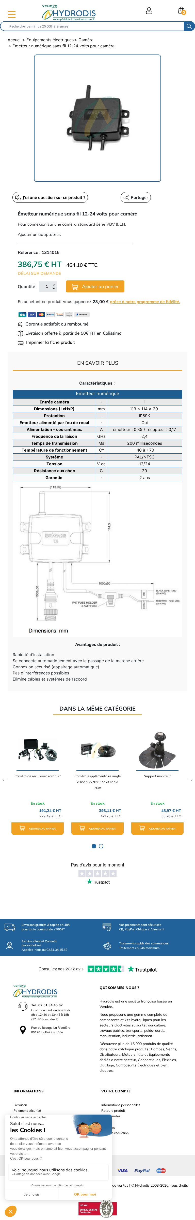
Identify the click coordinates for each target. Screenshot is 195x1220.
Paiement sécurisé (27, 1110)
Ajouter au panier (100, 286)
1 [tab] (94, 846)
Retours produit (113, 1110)
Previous (4, 780)
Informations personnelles (120, 1105)
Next (190, 780)
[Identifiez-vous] (149, 10)
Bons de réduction (115, 1133)
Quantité (26, 286)
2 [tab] (101, 846)
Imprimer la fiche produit (50, 342)
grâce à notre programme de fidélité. (145, 301)
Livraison (20, 1105)
